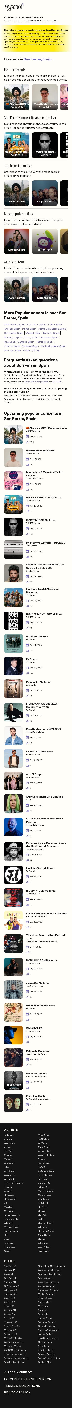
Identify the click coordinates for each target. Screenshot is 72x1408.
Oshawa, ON (10, 1310)
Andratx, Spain (12, 328)
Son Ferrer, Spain (38, 59)
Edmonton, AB (10, 1334)
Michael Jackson (11, 1227)
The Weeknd (9, 1199)
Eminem (8, 1139)
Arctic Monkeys (45, 1175)
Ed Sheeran (9, 1163)
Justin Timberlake (46, 1155)
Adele (6, 1167)
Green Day (9, 1211)
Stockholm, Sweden (46, 1326)
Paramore (8, 1243)
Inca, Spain (10, 341)
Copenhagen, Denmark (48, 1282)
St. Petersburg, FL (12, 1286)
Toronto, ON (9, 1318)
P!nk (6, 1235)
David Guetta (44, 1183)
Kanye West (9, 1247)
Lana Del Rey (44, 1151)
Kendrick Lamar (11, 1231)
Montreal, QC (10, 1330)
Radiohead (43, 1203)
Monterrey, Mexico (12, 1346)
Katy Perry (8, 1151)
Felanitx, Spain (12, 346)
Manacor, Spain (12, 350)
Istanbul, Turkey (45, 1334)
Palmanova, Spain (36, 324)
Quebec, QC (9, 1302)
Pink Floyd (42, 1179)
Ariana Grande (11, 1219)
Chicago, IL (9, 1274)
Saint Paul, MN (10, 1278)
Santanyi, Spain (30, 346)
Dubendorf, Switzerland (48, 1330)
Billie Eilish (9, 1223)
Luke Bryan (43, 1227)
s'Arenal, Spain (33, 333)
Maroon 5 (8, 1159)
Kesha (41, 1219)
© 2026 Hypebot (18, 1372)
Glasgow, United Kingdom (49, 1270)
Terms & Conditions (22, 1386)
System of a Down (46, 1171)
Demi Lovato (43, 1199)
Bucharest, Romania (47, 1322)
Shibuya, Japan (45, 1342)
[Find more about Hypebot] (36, 6)
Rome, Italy (43, 1314)
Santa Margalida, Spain (53, 346)
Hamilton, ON (10, 1294)
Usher (7, 1239)
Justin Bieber (9, 1175)
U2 (5, 1203)
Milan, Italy (43, 1306)
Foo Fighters (43, 1163)
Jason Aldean (44, 1247)
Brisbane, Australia (46, 1354)
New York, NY (10, 1266)
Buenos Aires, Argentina (49, 1358)
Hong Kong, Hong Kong (48, 1338)
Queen (7, 1251)
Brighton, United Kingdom (49, 1274)
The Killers (42, 1207)
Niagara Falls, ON (12, 1326)
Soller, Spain (31, 337)
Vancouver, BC (10, 1322)
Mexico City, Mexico (13, 1338)
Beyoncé (7, 1191)
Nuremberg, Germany (48, 1290)
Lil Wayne (42, 1143)
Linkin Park (9, 1179)
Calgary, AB (9, 1298)
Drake (7, 1147)
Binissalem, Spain (49, 337)
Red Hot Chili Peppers (13, 1183)
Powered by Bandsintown (28, 1379)
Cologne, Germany (46, 1286)
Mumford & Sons (45, 1191)
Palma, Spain (29, 328)
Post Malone (43, 1139)
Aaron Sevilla (30, 381)
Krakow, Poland (45, 1318)
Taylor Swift (9, 1135)
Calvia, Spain (55, 324)
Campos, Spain (26, 341)
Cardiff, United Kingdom (15, 1350)
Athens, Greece (45, 1298)
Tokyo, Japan (43, 1346)
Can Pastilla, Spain (13, 333)
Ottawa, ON (9, 1314)
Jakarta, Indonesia (46, 1350)
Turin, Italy (42, 1310)
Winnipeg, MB (10, 1290)
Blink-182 (42, 1215)
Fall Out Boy (43, 1187)
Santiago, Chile (44, 1362)
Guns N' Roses (44, 1195)
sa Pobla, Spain (44, 341)
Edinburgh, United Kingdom (16, 1358)
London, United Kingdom (15, 1354)
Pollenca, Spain (31, 350)
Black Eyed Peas (45, 1223)
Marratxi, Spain (51, 333)
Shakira (41, 1211)
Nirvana (41, 1159)
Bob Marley (43, 1243)
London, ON (9, 1306)
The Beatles (9, 1195)
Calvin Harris (44, 1235)
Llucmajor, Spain (13, 337)
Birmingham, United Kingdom (51, 1266)
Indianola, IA (9, 1270)
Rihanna (8, 1187)
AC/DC (41, 1167)
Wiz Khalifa (43, 1251)
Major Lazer (42, 381)
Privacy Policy (17, 1392)
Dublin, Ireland (44, 1302)
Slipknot (41, 1239)
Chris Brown (43, 1147)
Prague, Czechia (45, 1278)
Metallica (8, 1207)
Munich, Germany (46, 1294)
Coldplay (8, 1155)
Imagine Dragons (12, 1215)
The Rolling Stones (46, 1231)
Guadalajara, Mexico (13, 1342)
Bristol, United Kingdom (14, 1362)
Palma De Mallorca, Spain (52, 328)
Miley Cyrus (43, 1135)
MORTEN (57, 381)
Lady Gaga (9, 1171)
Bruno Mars (9, 1143)
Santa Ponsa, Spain (14, 324)
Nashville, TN (10, 1282)
